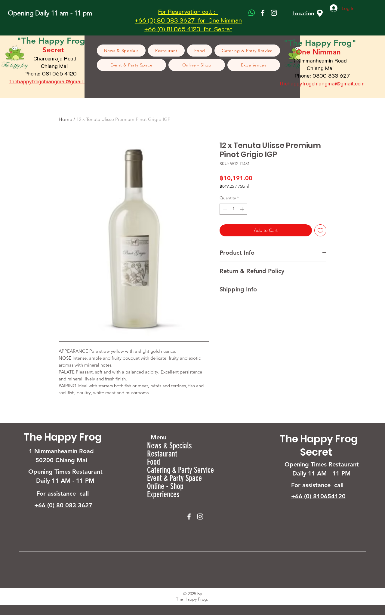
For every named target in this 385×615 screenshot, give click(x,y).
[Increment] (242, 209)
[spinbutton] (233, 209)
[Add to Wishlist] (320, 230)
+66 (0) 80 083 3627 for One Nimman (188, 20)
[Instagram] (274, 13)
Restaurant (162, 454)
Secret (316, 452)
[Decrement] (224, 209)
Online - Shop (165, 486)
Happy (319, 43)
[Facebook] (263, 13)
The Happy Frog (63, 437)
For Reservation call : (188, 11)
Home (65, 119)
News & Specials (169, 446)
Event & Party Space (174, 478)
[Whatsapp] (252, 13)
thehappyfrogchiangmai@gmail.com (51, 81)
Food (153, 462)
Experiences (163, 494)
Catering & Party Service (180, 470)
